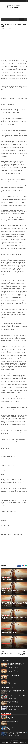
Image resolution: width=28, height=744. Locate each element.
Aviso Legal (18, 742)
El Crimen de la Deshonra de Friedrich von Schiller (15, 690)
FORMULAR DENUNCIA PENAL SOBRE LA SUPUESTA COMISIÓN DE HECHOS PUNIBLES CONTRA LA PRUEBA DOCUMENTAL (16, 665)
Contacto (22, 742)
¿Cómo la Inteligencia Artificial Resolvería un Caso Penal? (15, 727)
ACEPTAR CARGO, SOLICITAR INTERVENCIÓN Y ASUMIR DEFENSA (16, 681)
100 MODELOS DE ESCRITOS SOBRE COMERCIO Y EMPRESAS (15, 707)
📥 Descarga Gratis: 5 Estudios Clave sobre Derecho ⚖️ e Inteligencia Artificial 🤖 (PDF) (17, 733)
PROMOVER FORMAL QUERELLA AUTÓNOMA (14, 670)
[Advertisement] (14, 44)
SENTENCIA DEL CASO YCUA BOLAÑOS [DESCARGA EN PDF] (12, 646)
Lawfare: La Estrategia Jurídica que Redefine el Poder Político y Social (16, 696)
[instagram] (15, 740)
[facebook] (26, 1)
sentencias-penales (11, 28)
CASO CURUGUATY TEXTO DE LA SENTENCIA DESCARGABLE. (12, 579)
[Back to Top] (17, 740)
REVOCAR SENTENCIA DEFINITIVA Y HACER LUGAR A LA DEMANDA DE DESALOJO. (14, 618)
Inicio (26, 742)
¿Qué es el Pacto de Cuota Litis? (12, 701)
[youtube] (13, 740)
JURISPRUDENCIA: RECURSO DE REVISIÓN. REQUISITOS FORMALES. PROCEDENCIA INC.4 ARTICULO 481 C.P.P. (13, 631)
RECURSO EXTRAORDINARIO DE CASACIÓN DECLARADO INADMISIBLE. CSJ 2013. (14, 591)
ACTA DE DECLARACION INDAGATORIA (13, 675)
